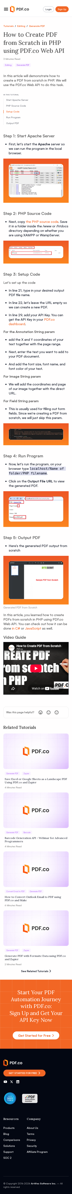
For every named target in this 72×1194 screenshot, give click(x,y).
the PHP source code (42, 222)
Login (49, 9)
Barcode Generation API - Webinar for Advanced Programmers (36, 839)
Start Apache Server (17, 99)
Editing (21, 26)
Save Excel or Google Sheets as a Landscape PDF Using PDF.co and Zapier (36, 780)
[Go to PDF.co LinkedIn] (18, 1082)
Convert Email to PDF (15, 891)
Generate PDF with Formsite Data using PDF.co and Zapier (35, 957)
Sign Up (62, 9)
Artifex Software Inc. (43, 1183)
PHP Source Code (16, 105)
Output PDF (12, 123)
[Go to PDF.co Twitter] (11, 1081)
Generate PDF (37, 26)
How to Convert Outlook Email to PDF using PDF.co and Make (33, 898)
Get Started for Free (34, 1035)
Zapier (26, 773)
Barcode (26, 832)
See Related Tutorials (34, 971)
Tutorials (8, 26)
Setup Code (12, 111)
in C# (16, 628)
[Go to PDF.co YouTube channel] (5, 1082)
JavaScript (33, 628)
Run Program (13, 117)
